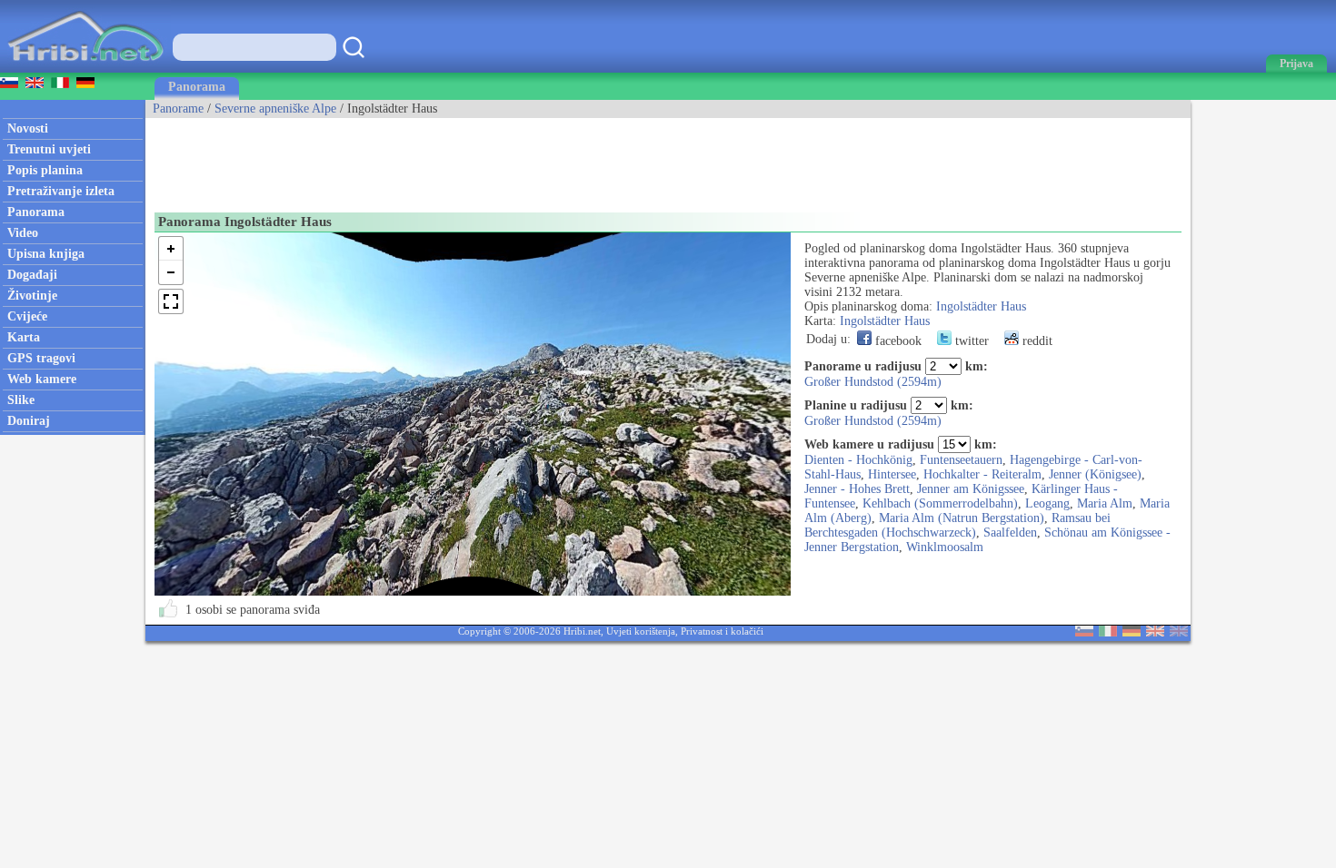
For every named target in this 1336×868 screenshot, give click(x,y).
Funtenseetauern (961, 460)
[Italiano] (1108, 632)
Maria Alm (1104, 503)
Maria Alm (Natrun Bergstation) (961, 518)
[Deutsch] (1131, 632)
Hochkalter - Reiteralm (982, 474)
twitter (970, 341)
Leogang (1047, 503)
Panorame (178, 108)
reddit (1035, 341)
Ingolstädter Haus (981, 306)
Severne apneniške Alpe (275, 108)
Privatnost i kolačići (722, 631)
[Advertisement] (476, 159)
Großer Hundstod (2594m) (873, 382)
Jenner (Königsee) (1095, 474)
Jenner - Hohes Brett (857, 489)
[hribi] (85, 68)
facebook (897, 341)
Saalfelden (1010, 532)
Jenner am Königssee (970, 489)
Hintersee (892, 474)
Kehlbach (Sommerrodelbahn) (940, 503)
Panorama (196, 87)
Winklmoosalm (944, 547)
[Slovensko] (1084, 632)
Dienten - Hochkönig (858, 460)
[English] (1155, 632)
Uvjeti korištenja (640, 631)
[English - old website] (1179, 632)
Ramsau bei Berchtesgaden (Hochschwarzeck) (957, 525)
